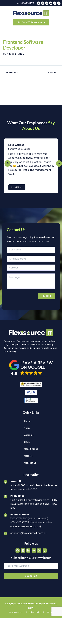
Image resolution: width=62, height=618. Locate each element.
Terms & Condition (16, 612)
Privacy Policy (34, 612)
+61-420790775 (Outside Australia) (31, 522)
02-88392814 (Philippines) (25, 526)
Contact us (30, 462)
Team (27, 428)
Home (27, 421)
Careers (28, 455)
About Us (29, 434)
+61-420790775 (25, 3)
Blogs (27, 441)
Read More (16, 187)
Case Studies (31, 448)
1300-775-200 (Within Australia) (29, 518)
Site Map (50, 612)
